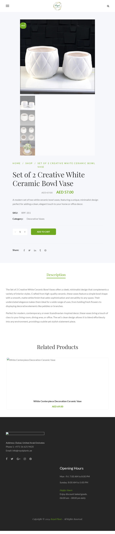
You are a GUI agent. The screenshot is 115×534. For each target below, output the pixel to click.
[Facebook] (24, 250)
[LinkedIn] (35, 250)
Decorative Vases (35, 218)
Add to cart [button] (33, 398)
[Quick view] (82, 398)
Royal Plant (56, 519)
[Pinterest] (45, 250)
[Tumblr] (40, 250)
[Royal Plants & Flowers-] (57, 6)
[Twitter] (29, 250)
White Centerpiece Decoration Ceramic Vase (57, 401)
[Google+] (18, 459)
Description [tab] (56, 274)
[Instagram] (25, 459)
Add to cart (43, 232)
